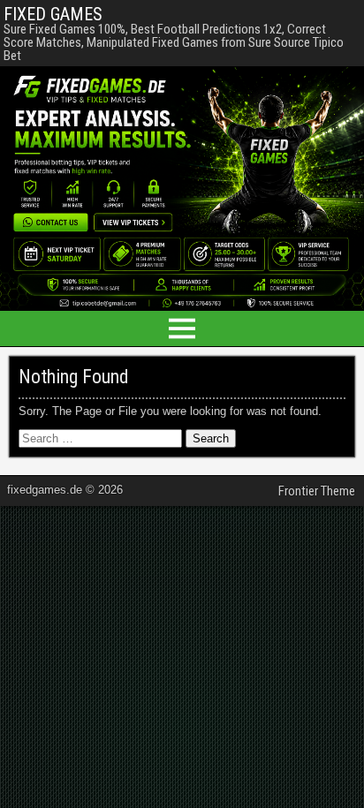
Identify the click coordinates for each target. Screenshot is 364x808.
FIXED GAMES (53, 14)
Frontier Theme (316, 491)
